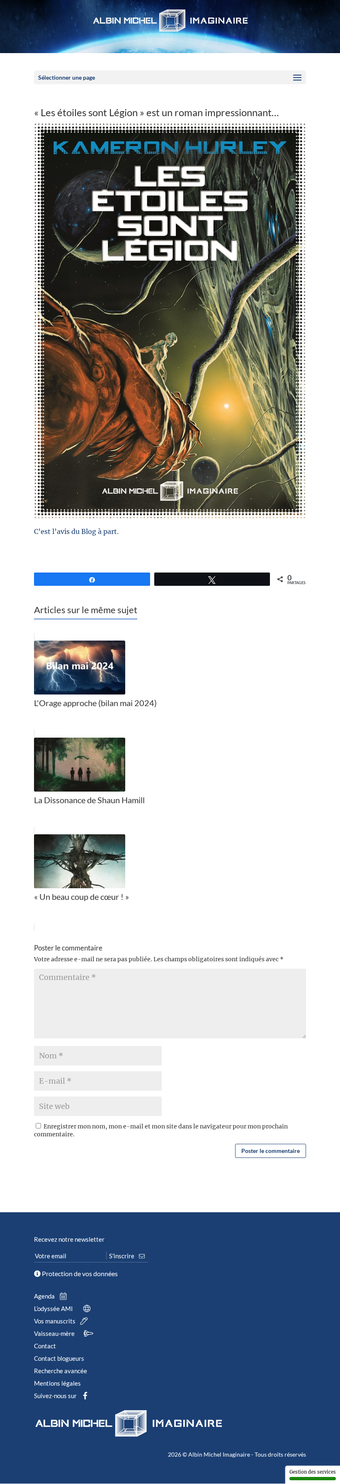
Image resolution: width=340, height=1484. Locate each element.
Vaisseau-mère (55, 1333)
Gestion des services (312, 1472)
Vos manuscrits (55, 1321)
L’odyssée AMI (54, 1308)
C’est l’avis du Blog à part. (76, 531)
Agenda (45, 1296)
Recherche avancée (60, 1370)
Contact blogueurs (59, 1358)
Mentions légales (57, 1383)
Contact (45, 1346)
